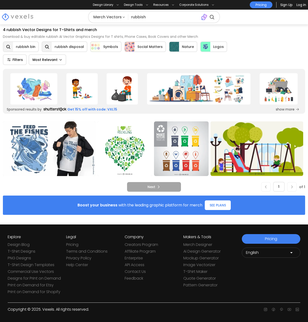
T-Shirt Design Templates (31, 265)
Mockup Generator (201, 258)
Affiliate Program (140, 251)
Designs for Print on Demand (34, 278)
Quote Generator (199, 278)
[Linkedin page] (297, 309)
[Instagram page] (266, 309)
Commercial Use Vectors (31, 271)
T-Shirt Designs (21, 251)
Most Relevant (45, 59)
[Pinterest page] (281, 309)
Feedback (134, 278)
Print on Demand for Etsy (31, 285)
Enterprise (134, 258)
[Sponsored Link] (34, 89)
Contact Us (135, 271)
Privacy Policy (78, 258)
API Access (134, 265)
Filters (18, 59)
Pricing (72, 244)
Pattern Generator (200, 285)
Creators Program (141, 244)
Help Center (77, 265)
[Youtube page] (289, 309)
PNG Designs (19, 258)
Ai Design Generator (202, 251)
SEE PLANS (218, 205)
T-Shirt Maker (195, 271)
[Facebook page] (273, 309)
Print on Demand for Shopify (34, 292)
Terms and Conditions (87, 251)
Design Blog (19, 244)
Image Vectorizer (199, 265)
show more (285, 109)
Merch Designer (197, 244)
